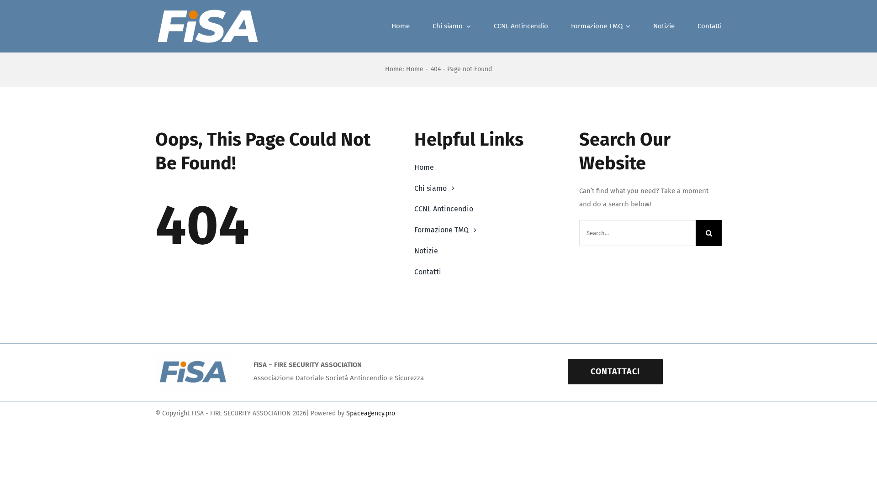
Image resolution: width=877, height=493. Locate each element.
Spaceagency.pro (370, 413)
